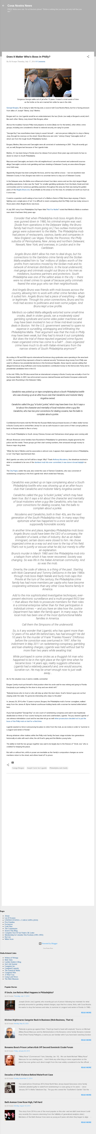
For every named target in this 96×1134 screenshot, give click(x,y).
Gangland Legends (12, 968)
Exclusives (9, 924)
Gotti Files (8, 926)
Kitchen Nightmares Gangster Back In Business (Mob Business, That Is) (39, 1020)
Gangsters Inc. (10, 966)
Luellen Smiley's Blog (13, 962)
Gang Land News (11, 977)
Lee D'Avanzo (10, 918)
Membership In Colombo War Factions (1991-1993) (24, 935)
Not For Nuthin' (53, 209)
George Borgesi (12, 108)
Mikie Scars (9, 939)
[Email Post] (12, 763)
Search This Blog (11, 931)
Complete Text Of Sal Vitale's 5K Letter (19, 933)
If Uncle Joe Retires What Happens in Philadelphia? (29, 992)
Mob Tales (9, 960)
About (7, 916)
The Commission (11, 929)
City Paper (14, 471)
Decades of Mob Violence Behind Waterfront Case (29, 1074)
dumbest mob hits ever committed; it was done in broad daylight (59, 462)
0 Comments (40, 62)
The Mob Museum (11, 979)
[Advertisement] (48, 33)
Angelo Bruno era (23, 190)
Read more (86, 1013)
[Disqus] (48, 807)
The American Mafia (12, 970)
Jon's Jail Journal (11, 964)
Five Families (10, 922)
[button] (88, 57)
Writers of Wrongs (11, 958)
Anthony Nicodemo (60, 459)
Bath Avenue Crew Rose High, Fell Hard (23, 1102)
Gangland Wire (10, 973)
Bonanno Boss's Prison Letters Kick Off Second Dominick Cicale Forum (39, 1047)
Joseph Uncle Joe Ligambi (37, 768)
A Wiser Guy (9, 975)
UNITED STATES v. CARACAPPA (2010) (21, 920)
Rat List (8, 937)
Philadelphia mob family (59, 768)
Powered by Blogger (49, 943)
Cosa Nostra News (19, 5)
